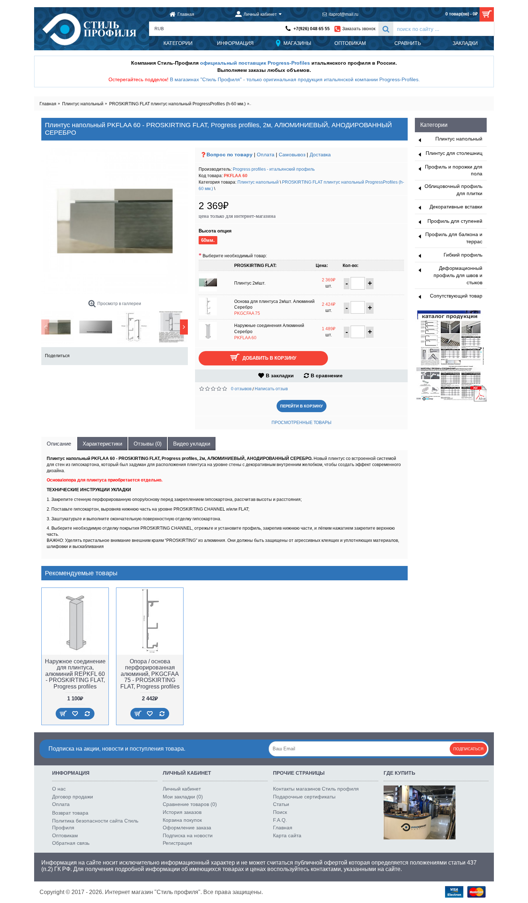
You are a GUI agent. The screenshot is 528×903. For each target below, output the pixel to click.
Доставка (320, 154)
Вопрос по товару (230, 154)
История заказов (182, 812)
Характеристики (102, 444)
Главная (282, 827)
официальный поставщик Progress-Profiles (255, 63)
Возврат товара (70, 813)
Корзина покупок (182, 820)
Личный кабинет (182, 789)
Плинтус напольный (258, 182)
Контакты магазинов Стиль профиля (316, 789)
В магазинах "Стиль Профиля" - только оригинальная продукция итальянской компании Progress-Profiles (294, 79)
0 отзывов (241, 388)
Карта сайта (287, 835)
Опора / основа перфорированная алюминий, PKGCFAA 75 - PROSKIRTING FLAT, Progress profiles (150, 674)
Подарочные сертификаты (304, 797)
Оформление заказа (187, 827)
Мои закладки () (183, 797)
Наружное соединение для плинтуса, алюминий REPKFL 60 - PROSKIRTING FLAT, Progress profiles (75, 674)
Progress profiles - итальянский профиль (274, 169)
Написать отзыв (271, 388)
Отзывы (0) (148, 444)
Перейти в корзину (301, 406)
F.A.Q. (280, 820)
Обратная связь (70, 843)
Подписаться (468, 749)
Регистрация (177, 843)
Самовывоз (292, 154)
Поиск (280, 812)
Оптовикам (65, 835)
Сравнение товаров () (190, 804)
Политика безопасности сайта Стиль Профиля (95, 824)
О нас (59, 789)
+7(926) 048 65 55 (311, 28)
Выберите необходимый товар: (235, 255)
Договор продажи (72, 797)
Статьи (281, 804)
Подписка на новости (188, 835)
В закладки (280, 375)
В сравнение (327, 375)
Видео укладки (191, 444)
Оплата (265, 154)
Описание (59, 444)
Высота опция (215, 231)
